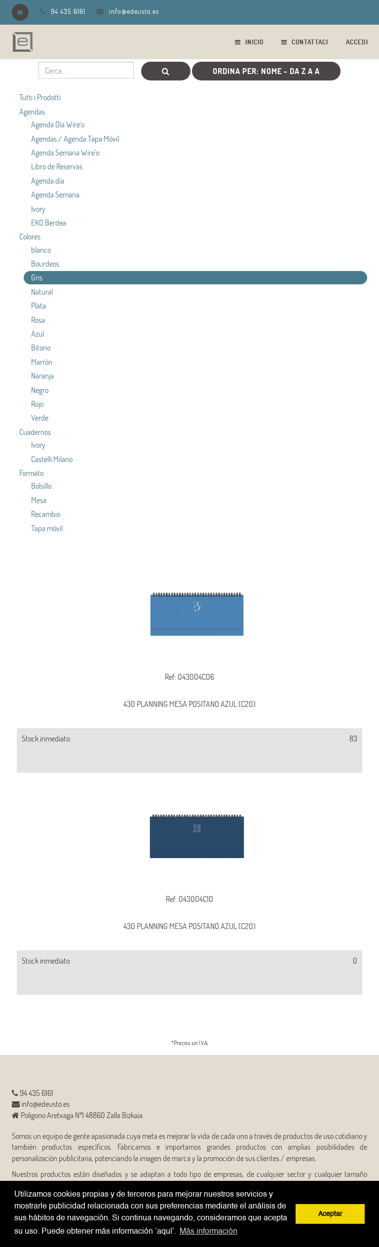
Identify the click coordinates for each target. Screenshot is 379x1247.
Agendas (32, 111)
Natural (42, 291)
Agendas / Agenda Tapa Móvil (75, 138)
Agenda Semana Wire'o (65, 152)
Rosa (38, 319)
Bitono (40, 347)
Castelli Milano (52, 459)
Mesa (38, 500)
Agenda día (47, 180)
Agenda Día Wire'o (57, 124)
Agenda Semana (55, 194)
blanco (41, 249)
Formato (31, 473)
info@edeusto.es (134, 11)
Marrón (41, 361)
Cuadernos (35, 432)
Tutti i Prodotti (40, 97)
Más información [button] (208, 1232)
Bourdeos (45, 263)
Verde (39, 417)
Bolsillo (41, 485)
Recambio (45, 513)
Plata (38, 305)
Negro (39, 390)
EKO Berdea (48, 222)
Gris (36, 277)
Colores (29, 236)
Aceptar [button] (330, 1213)
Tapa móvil (47, 528)
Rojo (37, 403)
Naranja (42, 375)
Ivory (38, 208)
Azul (37, 333)
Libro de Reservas (56, 166)
